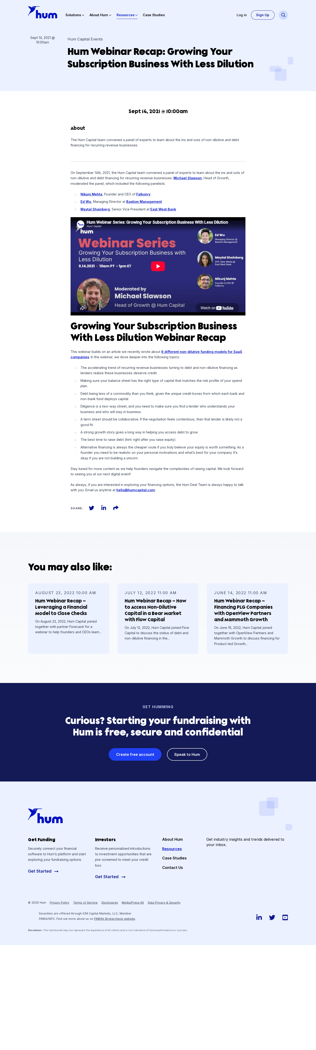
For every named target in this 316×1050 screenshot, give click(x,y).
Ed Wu (86, 202)
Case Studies (154, 15)
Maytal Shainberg (95, 209)
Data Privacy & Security (164, 902)
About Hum (99, 15)
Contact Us (172, 867)
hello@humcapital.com (135, 490)
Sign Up (262, 15)
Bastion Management (144, 202)
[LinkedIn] (103, 508)
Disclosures (110, 902)
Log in (242, 15)
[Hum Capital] (42, 12)
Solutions (73, 15)
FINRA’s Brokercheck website (114, 918)
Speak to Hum (187, 754)
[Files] (115, 508)
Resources (125, 15)
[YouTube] (285, 917)
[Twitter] (91, 508)
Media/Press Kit (133, 902)
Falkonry (143, 194)
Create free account (135, 754)
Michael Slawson (187, 178)
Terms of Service (85, 902)
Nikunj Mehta (91, 194)
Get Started (40, 871)
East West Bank (163, 209)
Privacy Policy (59, 902)
